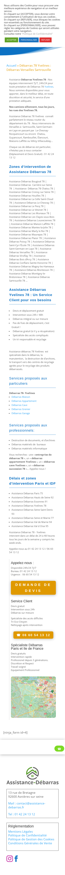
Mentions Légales (20, 831)
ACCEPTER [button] (11, 39)
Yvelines (48, 86)
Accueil (11, 65)
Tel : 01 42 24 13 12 (21, 814)
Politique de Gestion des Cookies (31, 839)
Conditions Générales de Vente (30, 843)
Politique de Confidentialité (27, 835)
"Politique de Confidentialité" (37, 33)
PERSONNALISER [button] (29, 39)
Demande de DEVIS (33, 588)
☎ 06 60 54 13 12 (33, 635)
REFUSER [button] (45, 39)
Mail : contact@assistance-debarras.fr (26, 805)
